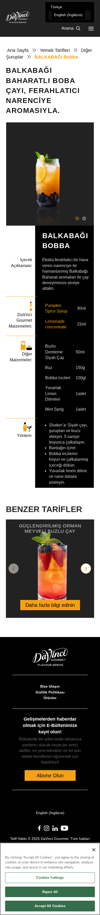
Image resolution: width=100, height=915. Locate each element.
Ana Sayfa (17, 50)
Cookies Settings (50, 877)
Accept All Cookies (50, 906)
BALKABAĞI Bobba (56, 57)
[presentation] (13, 568)
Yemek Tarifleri (55, 50)
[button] (56, 6)
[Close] (93, 849)
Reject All (50, 892)
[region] (50, 879)
